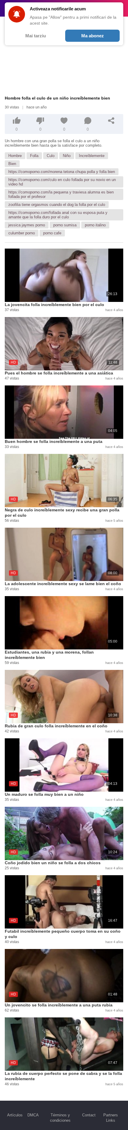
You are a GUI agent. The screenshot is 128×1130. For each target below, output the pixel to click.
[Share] (111, 120)
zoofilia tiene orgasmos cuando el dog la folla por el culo (56, 204)
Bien (12, 163)
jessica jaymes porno (26, 225)
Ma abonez (92, 35)
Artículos (15, 1115)
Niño (67, 155)
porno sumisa (65, 225)
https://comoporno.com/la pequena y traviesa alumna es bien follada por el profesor (61, 194)
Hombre (15, 155)
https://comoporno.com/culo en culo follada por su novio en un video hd (62, 181)
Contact (89, 1115)
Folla (34, 155)
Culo (50, 155)
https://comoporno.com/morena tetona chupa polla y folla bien (61, 171)
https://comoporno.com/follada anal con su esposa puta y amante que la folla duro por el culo (57, 214)
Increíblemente (91, 155)
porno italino (95, 225)
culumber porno (21, 233)
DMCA (33, 1115)
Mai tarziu (35, 35)
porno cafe (52, 233)
